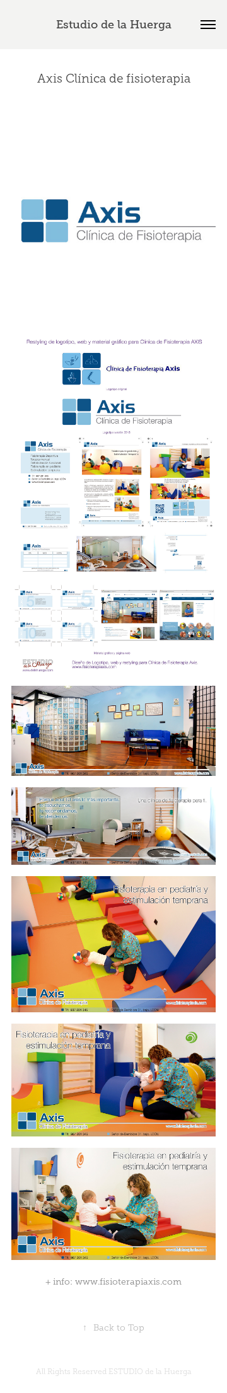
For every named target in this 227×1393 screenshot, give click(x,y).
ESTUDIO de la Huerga (150, 1371)
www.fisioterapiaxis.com (128, 1281)
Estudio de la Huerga (114, 24)
